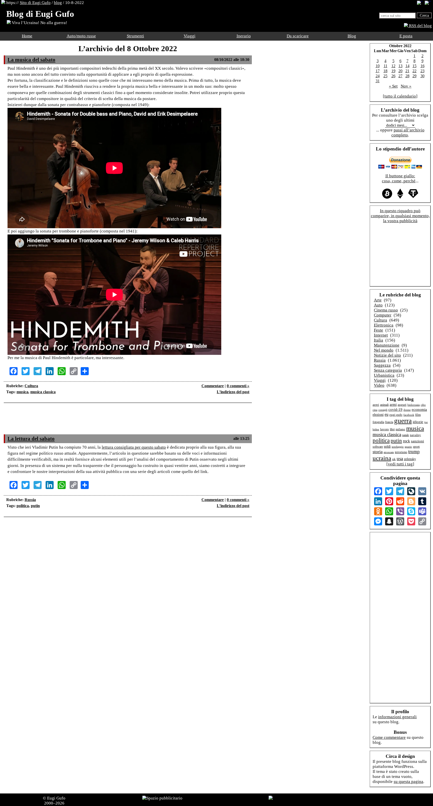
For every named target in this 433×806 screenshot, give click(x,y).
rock (406, 441)
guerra (403, 421)
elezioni (378, 415)
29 (414, 76)
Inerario (244, 36)
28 (407, 76)
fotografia (378, 422)
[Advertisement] (128, 422)
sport (416, 446)
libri (392, 429)
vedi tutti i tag (400, 464)
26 (393, 76)
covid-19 (395, 410)
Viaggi (189, 36)
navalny (415, 435)
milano (400, 429)
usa (400, 458)
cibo (423, 404)
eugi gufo (395, 415)
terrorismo (401, 452)
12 (393, 66)
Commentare (212, 386)
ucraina (382, 457)
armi (393, 404)
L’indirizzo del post (233, 392)
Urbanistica (384, 375)
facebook (408, 414)
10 (378, 66)
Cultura (31, 386)
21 (407, 71)
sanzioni (417, 441)
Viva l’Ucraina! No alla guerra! (39, 22)
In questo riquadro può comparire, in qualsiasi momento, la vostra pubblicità (400, 215)
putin (35, 506)
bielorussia (413, 404)
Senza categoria (388, 370)
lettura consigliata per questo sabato (134, 447)
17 (378, 71)
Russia (30, 500)
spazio (408, 446)
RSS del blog (420, 25)
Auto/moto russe (81, 36)
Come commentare (389, 737)
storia (378, 451)
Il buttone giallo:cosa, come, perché (398, 178)
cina (375, 409)
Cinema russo (386, 310)
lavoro (384, 429)
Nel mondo (383, 350)
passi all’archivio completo (407, 132)
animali (384, 405)
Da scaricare (298, 36)
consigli (382, 409)
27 (400, 76)
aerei (376, 405)
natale (405, 435)
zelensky (410, 459)
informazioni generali (397, 716)
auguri (402, 405)
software (378, 446)
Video (379, 385)
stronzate (389, 452)
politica (23, 506)
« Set (393, 86)
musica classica (43, 392)
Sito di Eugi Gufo (35, 2)
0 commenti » (238, 386)
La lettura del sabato (31, 439)
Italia (378, 340)
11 (385, 66)
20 (400, 71)
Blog (352, 36)
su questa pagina (408, 781)
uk (394, 459)
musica (22, 392)
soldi (387, 446)
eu (386, 414)
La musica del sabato (31, 60)
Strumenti (135, 36)
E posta (405, 36)
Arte (378, 300)
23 (422, 71)
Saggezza (382, 365)
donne (407, 409)
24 (378, 76)
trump (414, 451)
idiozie (418, 422)
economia (419, 410)
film (418, 415)
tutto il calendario (400, 96)
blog (58, 2)
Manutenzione (386, 345)
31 (378, 81)
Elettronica (383, 325)
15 (414, 66)
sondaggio (398, 446)
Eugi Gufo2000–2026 (55, 800)
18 (385, 71)
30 (422, 76)
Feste (378, 330)
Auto (378, 305)
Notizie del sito (387, 355)
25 (385, 76)
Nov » (406, 86)
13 (400, 66)
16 (422, 66)
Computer (382, 315)
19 (393, 71)
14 (407, 66)
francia (389, 422)
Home (27, 36)
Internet (381, 335)
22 (414, 71)
